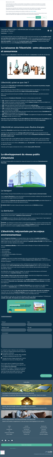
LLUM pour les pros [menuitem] (26, 427)
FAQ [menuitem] (9, 427)
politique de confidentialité (10, 366)
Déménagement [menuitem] (43, 431)
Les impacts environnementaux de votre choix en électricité (18, 393)
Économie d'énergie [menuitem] (43, 427)
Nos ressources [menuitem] (26, 429)
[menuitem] (9, 435)
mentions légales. (33, 11)
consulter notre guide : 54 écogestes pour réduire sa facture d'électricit (18, 297)
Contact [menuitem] (9, 426)
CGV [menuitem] (9, 431)
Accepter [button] (38, 17)
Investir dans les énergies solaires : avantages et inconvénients (19, 406)
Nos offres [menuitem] (26, 426)
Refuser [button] (44, 17)
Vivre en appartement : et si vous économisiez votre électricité (18, 419)
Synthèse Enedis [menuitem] (9, 429)
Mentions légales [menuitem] (9, 434)
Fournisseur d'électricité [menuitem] (26, 431)
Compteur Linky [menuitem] (26, 434)
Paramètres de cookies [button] (31, 17)
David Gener (4, 33)
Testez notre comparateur (26, 445)
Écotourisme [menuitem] (44, 429)
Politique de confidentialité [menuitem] (9, 432)
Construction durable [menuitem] (43, 432)
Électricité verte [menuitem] (43, 426)
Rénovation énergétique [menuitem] (44, 434)
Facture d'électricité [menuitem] (26, 432)
